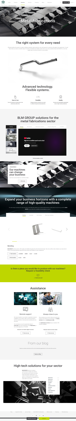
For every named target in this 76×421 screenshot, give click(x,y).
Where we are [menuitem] (49, 411)
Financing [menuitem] (57, 411)
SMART (26, 253)
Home (2, 5)
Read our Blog (38, 354)
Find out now (26, 333)
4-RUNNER (21, 253)
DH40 (24, 257)
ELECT (31, 253)
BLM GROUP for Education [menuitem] (38, 411)
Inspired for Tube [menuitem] (18, 411)
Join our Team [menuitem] (27, 411)
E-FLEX (19, 257)
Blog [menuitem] (11, 411)
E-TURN (35, 253)
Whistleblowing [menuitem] (65, 411)
